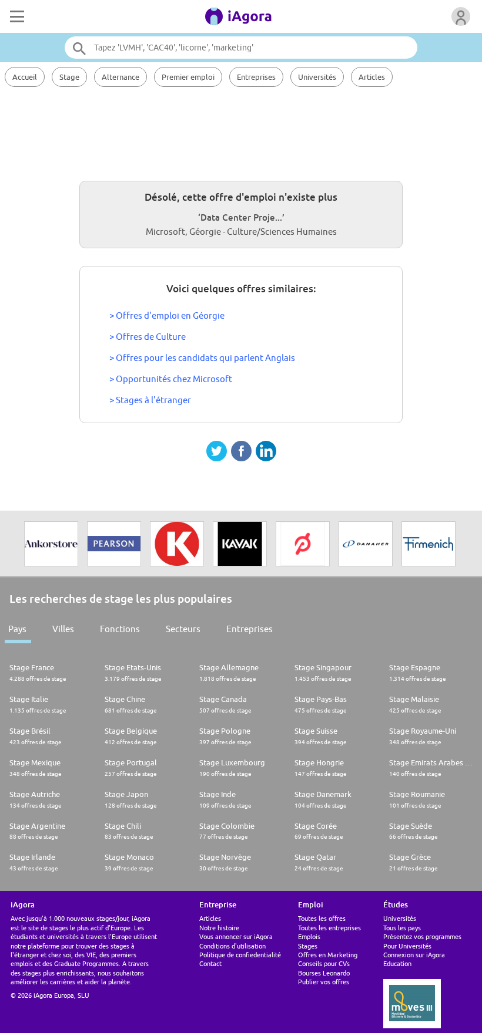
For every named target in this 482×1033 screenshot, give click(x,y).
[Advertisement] (241, 132)
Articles (372, 77)
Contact (210, 963)
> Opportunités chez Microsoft (170, 379)
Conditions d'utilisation (232, 946)
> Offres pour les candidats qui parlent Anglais (202, 358)
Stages (307, 946)
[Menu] (16, 16)
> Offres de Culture (147, 337)
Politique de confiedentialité (240, 954)
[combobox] (241, 47)
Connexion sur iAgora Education (414, 959)
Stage (69, 77)
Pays (17, 629)
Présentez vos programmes (422, 936)
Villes (63, 629)
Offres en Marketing (327, 954)
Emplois (309, 936)
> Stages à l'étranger (150, 400)
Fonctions (120, 629)
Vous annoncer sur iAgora (236, 936)
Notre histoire (219, 927)
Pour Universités (407, 946)
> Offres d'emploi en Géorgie (167, 315)
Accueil (24, 77)
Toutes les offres (322, 918)
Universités (317, 77)
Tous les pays (402, 927)
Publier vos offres (323, 981)
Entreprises (256, 77)
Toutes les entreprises (329, 927)
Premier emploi (188, 77)
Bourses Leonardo (324, 973)
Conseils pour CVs (324, 963)
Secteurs (183, 629)
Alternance (120, 77)
